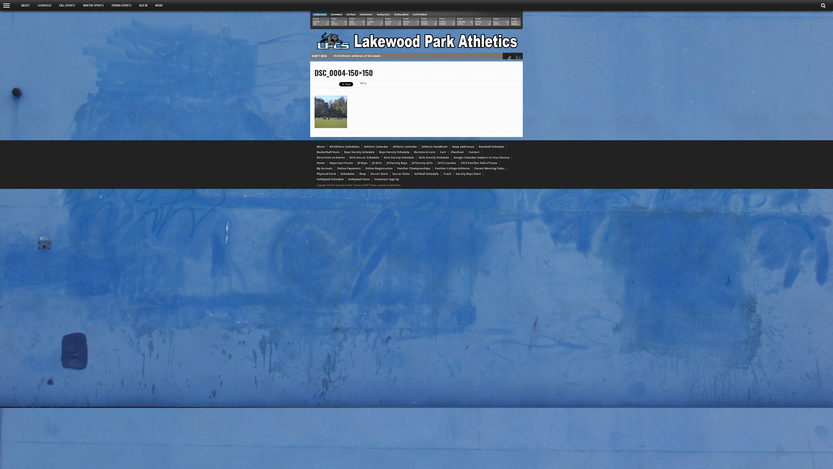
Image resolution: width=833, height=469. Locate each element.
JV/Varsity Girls (422, 163)
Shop (362, 174)
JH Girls (377, 163)
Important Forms (341, 163)
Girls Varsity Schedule (399, 157)
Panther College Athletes (452, 168)
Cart (443, 152)
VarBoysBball (401, 14)
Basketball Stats (328, 152)
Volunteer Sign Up (386, 179)
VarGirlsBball (420, 14)
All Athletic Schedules (344, 147)
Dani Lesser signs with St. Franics (356, 56)
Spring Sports (121, 5)
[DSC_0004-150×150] (331, 127)
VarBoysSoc (383, 14)
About (25, 5)
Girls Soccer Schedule (364, 157)
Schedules (44, 5)
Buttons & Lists (424, 152)
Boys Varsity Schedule (359, 152)
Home (321, 163)
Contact (473, 152)
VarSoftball (336, 14)
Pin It (363, 83)
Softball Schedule (426, 174)
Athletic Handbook (435, 147)
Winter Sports (93, 5)
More (159, 5)
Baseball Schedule (491, 147)
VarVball (350, 14)
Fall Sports (67, 5)
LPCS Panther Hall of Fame (479, 163)
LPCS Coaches (446, 163)
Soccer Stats (379, 174)
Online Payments (349, 168)
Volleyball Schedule (330, 179)
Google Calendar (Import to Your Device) (482, 157)
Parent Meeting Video (489, 168)
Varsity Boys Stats (468, 174)
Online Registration (379, 168)
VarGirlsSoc (366, 14)
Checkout (457, 152)
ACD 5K (143, 5)
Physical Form (326, 174)
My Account (325, 168)
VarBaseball (319, 14)
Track (447, 174)
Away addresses (463, 147)
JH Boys (362, 163)
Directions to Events (331, 157)
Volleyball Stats (359, 179)
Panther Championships (413, 168)
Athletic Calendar (376, 147)
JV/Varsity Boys (397, 163)
